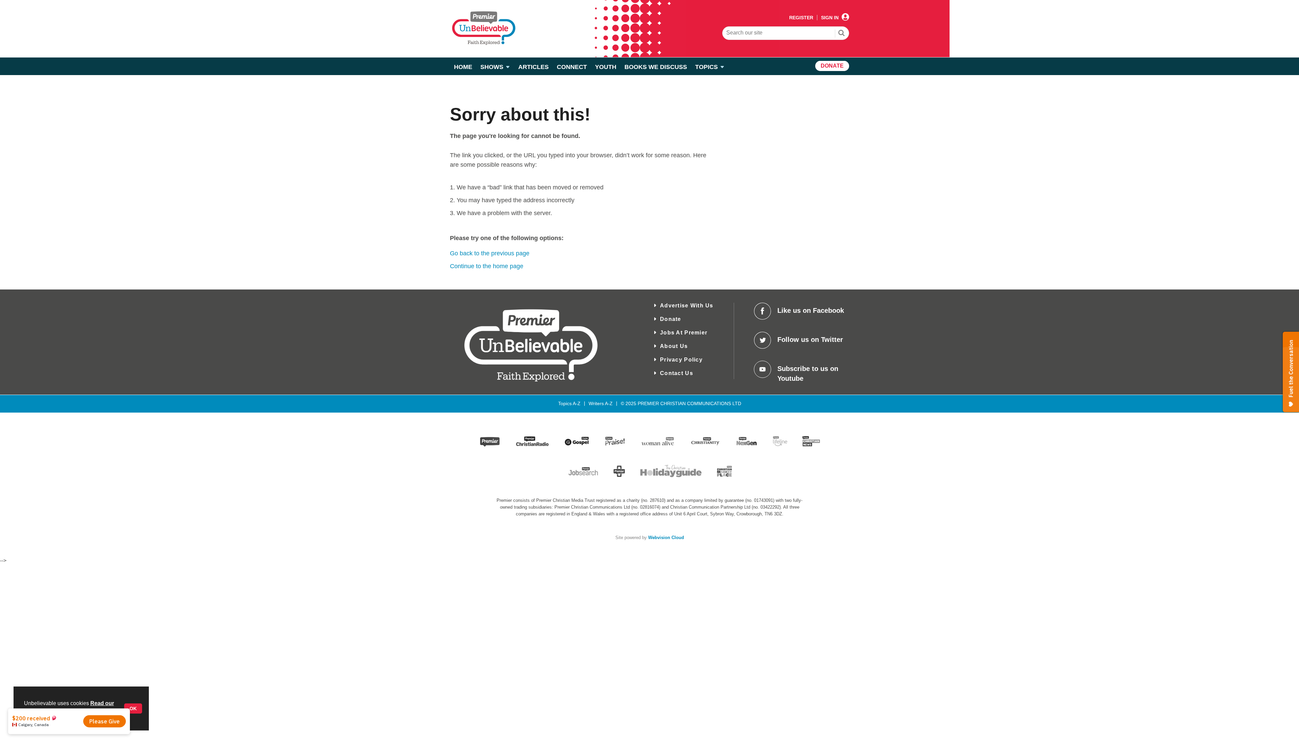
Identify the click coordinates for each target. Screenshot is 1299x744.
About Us (674, 346)
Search (842, 34)
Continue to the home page (486, 266)
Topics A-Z (569, 403)
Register (801, 17)
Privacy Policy (681, 360)
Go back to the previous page (489, 253)
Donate (670, 319)
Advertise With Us (686, 305)
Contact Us (676, 373)
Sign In (830, 17)
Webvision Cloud (666, 537)
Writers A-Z (601, 403)
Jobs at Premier (683, 332)
